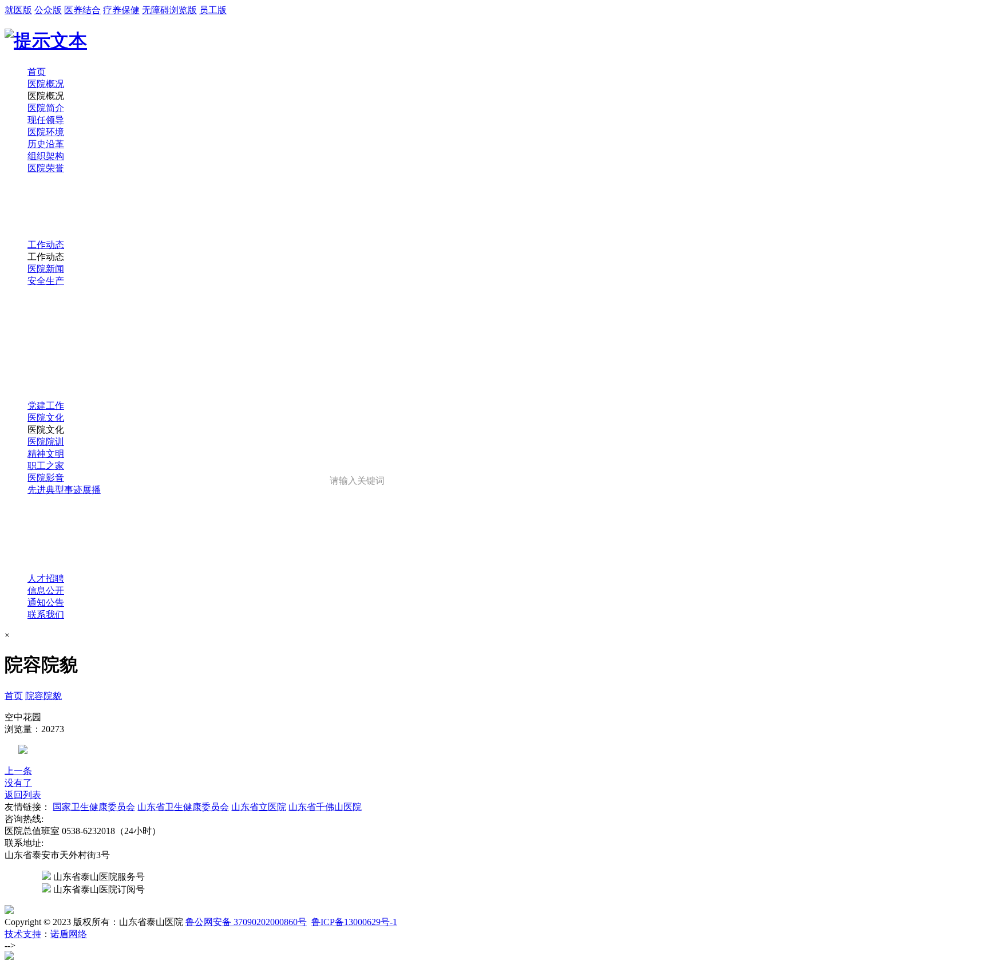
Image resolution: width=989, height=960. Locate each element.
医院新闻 (45, 269)
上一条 (18, 771)
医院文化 (45, 417)
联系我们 (45, 614)
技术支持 (23, 934)
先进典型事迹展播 (64, 490)
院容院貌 (43, 696)
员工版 (213, 10)
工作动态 (45, 245)
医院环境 (45, 132)
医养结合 (82, 10)
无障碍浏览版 (169, 10)
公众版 (48, 10)
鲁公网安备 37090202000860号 (246, 922)
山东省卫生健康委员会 (183, 807)
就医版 (18, 10)
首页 (36, 72)
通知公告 (45, 602)
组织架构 (45, 156)
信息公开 (45, 590)
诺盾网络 (68, 934)
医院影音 (45, 478)
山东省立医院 (258, 807)
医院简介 (45, 108)
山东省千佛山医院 (325, 807)
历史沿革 (45, 144)
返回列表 (23, 795)
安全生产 (45, 281)
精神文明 (45, 454)
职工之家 (45, 466)
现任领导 (45, 120)
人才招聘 (45, 578)
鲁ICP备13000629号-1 (354, 922)
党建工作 (45, 405)
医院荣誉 (45, 168)
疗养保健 (121, 10)
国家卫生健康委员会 (94, 807)
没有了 (18, 783)
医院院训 (45, 442)
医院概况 (45, 84)
